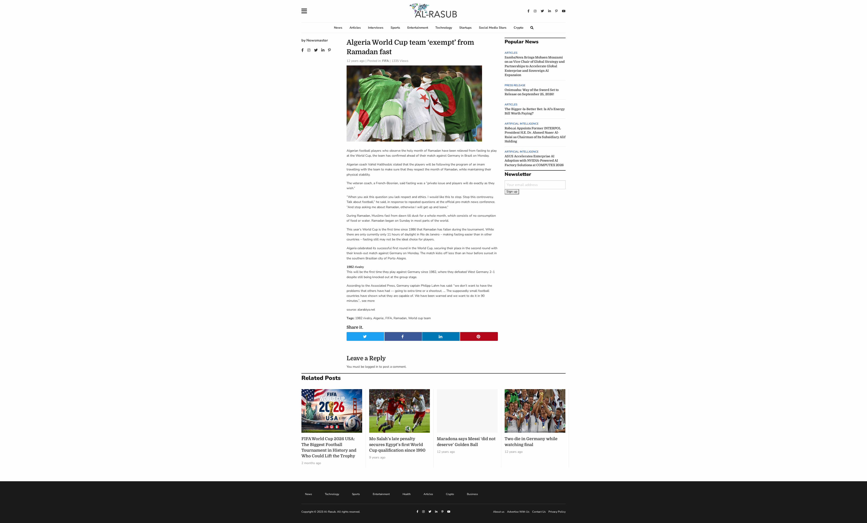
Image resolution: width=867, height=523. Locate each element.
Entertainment (417, 28)
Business (472, 494)
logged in (371, 367)
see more (368, 301)
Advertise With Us (518, 512)
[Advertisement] (535, 272)
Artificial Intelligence (521, 124)
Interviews (375, 28)
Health (407, 494)
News (338, 28)
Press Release (515, 85)
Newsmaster (317, 40)
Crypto (518, 28)
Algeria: (378, 318)
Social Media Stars (492, 28)
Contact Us (539, 512)
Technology (443, 28)
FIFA (385, 61)
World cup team (419, 318)
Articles (355, 28)
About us (498, 512)
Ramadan (400, 318)
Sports (395, 28)
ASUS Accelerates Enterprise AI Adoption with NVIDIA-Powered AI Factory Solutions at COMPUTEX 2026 (534, 160)
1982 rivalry (363, 318)
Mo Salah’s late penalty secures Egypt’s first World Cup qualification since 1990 (397, 444)
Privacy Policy (557, 512)
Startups (465, 28)
